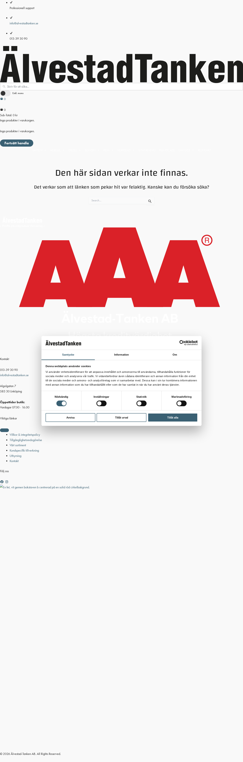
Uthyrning (147, 150)
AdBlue (55, 150)
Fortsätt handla (16, 143)
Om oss (184, 150)
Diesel (72, 150)
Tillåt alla (172, 417)
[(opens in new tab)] (121, 617)
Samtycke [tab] (68, 354)
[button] (2, 482)
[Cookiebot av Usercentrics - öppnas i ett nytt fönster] (182, 342)
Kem (106, 150)
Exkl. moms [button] (17, 93)
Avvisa (70, 417)
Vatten (37, 150)
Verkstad (124, 150)
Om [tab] (175, 354)
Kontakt (204, 150)
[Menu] (4, 430)
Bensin (90, 150)
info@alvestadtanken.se (24, 23)
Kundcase (167, 150)
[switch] (101, 403)
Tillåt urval (121, 417)
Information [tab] (121, 354)
